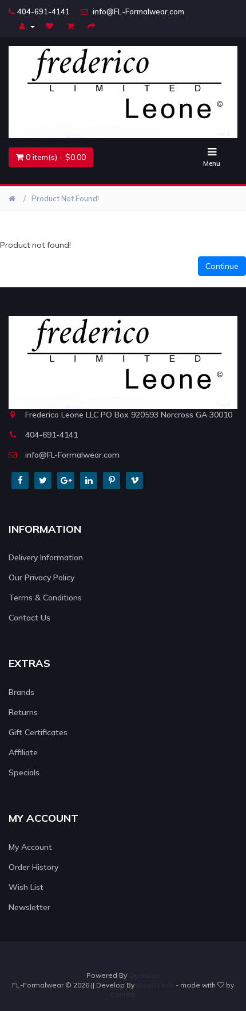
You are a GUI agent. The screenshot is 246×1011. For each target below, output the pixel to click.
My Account (30, 847)
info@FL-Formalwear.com (137, 11)
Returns (23, 712)
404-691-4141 (43, 11)
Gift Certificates (38, 732)
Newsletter (29, 907)
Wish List (26, 887)
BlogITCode (155, 985)
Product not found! (65, 198)
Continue (222, 266)
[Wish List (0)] (51, 25)
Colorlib (123, 994)
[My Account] (27, 25)
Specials (24, 772)
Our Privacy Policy (41, 577)
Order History (33, 867)
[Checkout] (93, 25)
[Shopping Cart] (72, 25)
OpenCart (144, 975)
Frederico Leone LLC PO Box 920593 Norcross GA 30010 (128, 414)
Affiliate (23, 752)
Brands (21, 692)
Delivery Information (46, 557)
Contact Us (29, 617)
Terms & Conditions (45, 597)
